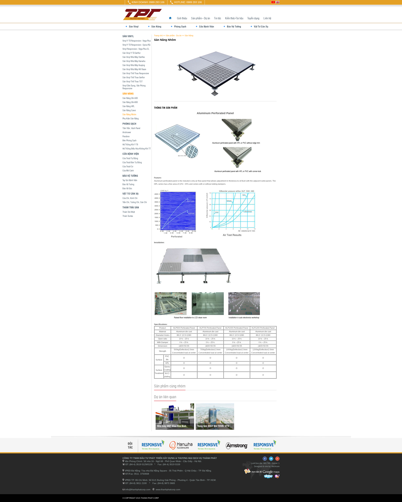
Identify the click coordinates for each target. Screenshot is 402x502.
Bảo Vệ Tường (234, 26)
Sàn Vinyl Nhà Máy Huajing (133, 65)
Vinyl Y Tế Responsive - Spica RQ (136, 44)
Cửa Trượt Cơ (127, 166)
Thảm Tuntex (127, 215)
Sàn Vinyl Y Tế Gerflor (131, 52)
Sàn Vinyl (134, 26)
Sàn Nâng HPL (128, 106)
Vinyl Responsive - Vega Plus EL (135, 48)
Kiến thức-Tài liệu (234, 18)
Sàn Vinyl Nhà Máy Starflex (133, 56)
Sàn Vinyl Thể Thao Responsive (135, 73)
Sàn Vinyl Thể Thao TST (132, 81)
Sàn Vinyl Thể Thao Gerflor (133, 77)
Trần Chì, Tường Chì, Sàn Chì (134, 202)
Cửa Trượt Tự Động (130, 158)
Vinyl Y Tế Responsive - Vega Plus (136, 40)
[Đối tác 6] (264, 451)
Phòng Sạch (180, 26)
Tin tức (217, 18)
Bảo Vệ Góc (127, 188)
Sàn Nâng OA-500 (130, 98)
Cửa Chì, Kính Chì (129, 198)
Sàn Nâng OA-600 (130, 102)
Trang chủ (158, 35)
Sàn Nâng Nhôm (129, 114)
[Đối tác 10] (181, 451)
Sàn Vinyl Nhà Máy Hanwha (133, 61)
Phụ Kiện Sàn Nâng (130, 118)
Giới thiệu (182, 18)
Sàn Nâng (156, 26)
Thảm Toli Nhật (128, 211)
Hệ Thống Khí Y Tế (130, 144)
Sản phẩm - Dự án (200, 18)
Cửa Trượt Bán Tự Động (132, 162)
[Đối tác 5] (208, 451)
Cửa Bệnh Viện (206, 26)
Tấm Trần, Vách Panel (131, 128)
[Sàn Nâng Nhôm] (215, 97)
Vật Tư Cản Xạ (261, 26)
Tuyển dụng (253, 18)
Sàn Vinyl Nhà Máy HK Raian (134, 69)
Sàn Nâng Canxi (129, 110)
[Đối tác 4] (153, 451)
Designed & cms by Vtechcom (267, 466)
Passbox (126, 136)
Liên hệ (267, 18)
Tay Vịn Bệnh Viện (129, 180)
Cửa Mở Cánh (128, 170)
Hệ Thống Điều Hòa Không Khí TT (136, 148)
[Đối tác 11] (236, 451)
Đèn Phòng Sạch (129, 140)
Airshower (126, 132)
